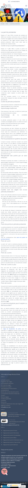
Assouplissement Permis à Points (9, 388)
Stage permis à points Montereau (11, 433)
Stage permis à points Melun (9, 437)
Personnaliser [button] (22, 486)
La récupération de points (7, 383)
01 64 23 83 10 (15, 1)
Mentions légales (5, 397)
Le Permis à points (5, 380)
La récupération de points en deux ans (10, 393)
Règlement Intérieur (5, 405)
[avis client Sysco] (14, 471)
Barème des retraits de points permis (10, 392)
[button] (2, 486)
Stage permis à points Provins (10, 430)
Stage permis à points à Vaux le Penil (11, 442)
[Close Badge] (20, 484)
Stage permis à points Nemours (10, 444)
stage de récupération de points (12, 329)
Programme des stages (6, 381)
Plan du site (3, 402)
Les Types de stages (6, 385)
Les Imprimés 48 (5, 390)
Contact (3, 395)
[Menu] (26, 6)
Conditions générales (6, 398)
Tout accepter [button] (6, 486)
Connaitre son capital (6, 387)
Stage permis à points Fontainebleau (11, 435)
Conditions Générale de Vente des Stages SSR (12, 404)
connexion (3, 400)
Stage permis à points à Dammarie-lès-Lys (13, 440)
